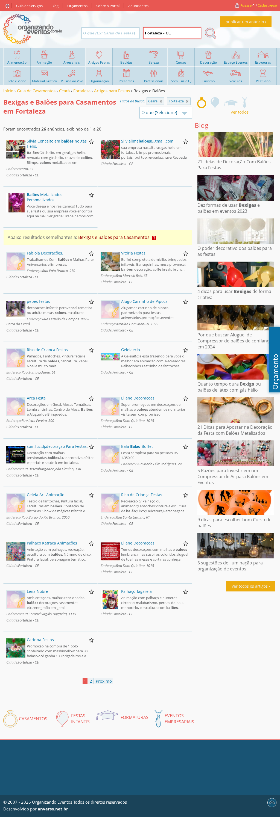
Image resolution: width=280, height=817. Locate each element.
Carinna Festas (40, 639)
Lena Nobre (37, 591)
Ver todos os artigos (250, 586)
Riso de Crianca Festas (47, 349)
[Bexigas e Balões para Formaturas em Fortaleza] (231, 102)
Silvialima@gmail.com (147, 141)
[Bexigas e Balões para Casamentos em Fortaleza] (202, 102)
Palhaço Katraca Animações (52, 543)
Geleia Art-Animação (45, 494)
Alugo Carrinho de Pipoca (144, 301)
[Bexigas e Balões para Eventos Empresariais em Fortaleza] (244, 102)
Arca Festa (36, 398)
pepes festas (38, 301)
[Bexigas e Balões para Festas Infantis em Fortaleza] (215, 102)
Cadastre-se (267, 5)
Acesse (246, 5)
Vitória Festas (133, 253)
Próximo (104, 681)
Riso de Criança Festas (141, 494)
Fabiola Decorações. (45, 253)
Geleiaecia (130, 349)
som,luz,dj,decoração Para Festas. (57, 446)
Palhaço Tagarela (136, 591)
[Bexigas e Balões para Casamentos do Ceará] (187, 101)
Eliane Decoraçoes (137, 398)
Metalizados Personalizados (44, 197)
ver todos (240, 112)
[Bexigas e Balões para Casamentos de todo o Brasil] (161, 101)
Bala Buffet (137, 446)
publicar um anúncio (245, 21)
